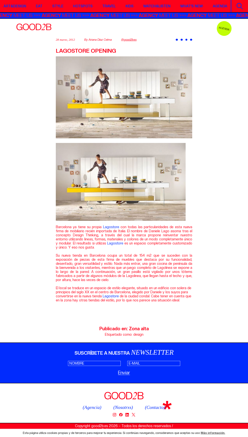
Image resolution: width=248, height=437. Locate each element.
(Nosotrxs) (123, 407)
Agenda (220, 6)
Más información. (213, 433)
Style (57, 6)
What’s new (191, 6)
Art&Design (14, 6)
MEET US (21, 15)
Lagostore (111, 227)
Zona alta (139, 328)
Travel (109, 6)
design (138, 334)
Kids (129, 6)
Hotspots (83, 6)
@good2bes (129, 39)
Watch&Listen (156, 6)
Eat (39, 6)
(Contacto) (155, 407)
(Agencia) (92, 407)
